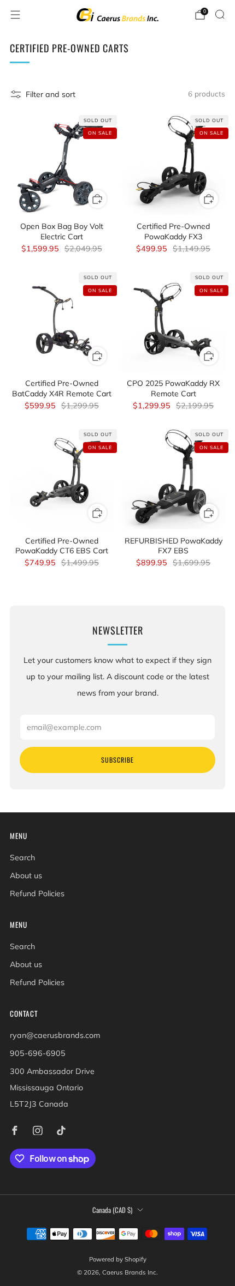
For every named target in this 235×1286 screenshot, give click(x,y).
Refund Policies (37, 893)
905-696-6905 (38, 1053)
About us (26, 875)
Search (22, 857)
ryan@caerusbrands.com (55, 1035)
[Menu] (15, 14)
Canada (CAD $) (112, 1210)
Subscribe (117, 759)
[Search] (219, 14)
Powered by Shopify (117, 1259)
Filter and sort (50, 94)
